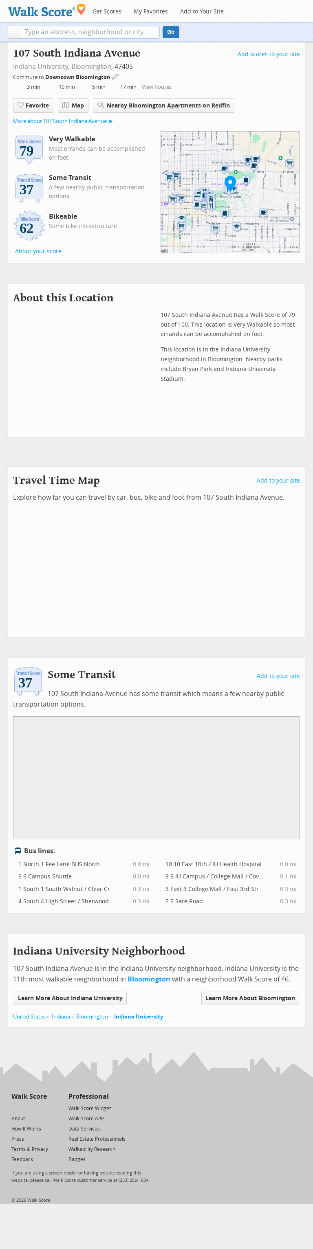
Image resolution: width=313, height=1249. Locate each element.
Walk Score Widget (89, 1108)
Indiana (61, 1017)
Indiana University (138, 1017)
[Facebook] (28, 1108)
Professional (88, 1096)
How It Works (26, 1129)
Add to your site (278, 480)
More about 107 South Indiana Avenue (60, 121)
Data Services (84, 1129)
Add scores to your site (269, 54)
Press (17, 1139)
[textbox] (90, 32)
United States (29, 1017)
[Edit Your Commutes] (116, 76)
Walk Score (29, 1096)
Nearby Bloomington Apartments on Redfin (168, 105)
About (18, 1119)
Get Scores (107, 11)
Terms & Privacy (29, 1149)
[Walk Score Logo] (47, 10)
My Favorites (151, 11)
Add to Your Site (202, 11)
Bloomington (91, 66)
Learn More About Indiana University (70, 998)
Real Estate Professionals (97, 1139)
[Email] (41, 1108)
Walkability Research (91, 1149)
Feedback (22, 1159)
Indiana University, (41, 66)
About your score (38, 251)
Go (171, 32)
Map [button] (78, 105)
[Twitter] (16, 1108)
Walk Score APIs (86, 1119)
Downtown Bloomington (78, 77)
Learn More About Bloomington (250, 998)
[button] (14, 32)
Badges (77, 1159)
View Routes (157, 87)
